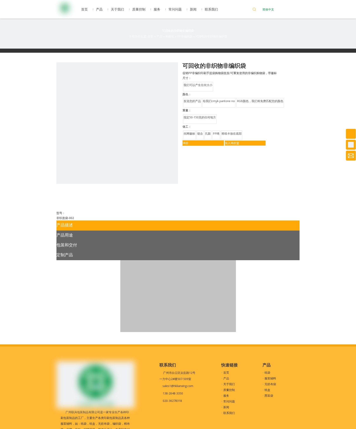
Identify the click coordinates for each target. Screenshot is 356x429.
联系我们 (229, 413)
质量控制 (229, 390)
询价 (186, 143)
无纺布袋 (270, 384)
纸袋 (267, 372)
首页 (226, 372)
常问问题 (229, 401)
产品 (226, 378)
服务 (226, 396)
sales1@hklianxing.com (178, 386)
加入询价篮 (232, 143)
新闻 (226, 407)
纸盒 (267, 390)
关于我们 (229, 384)
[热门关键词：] (254, 10)
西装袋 (269, 396)
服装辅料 (270, 378)
